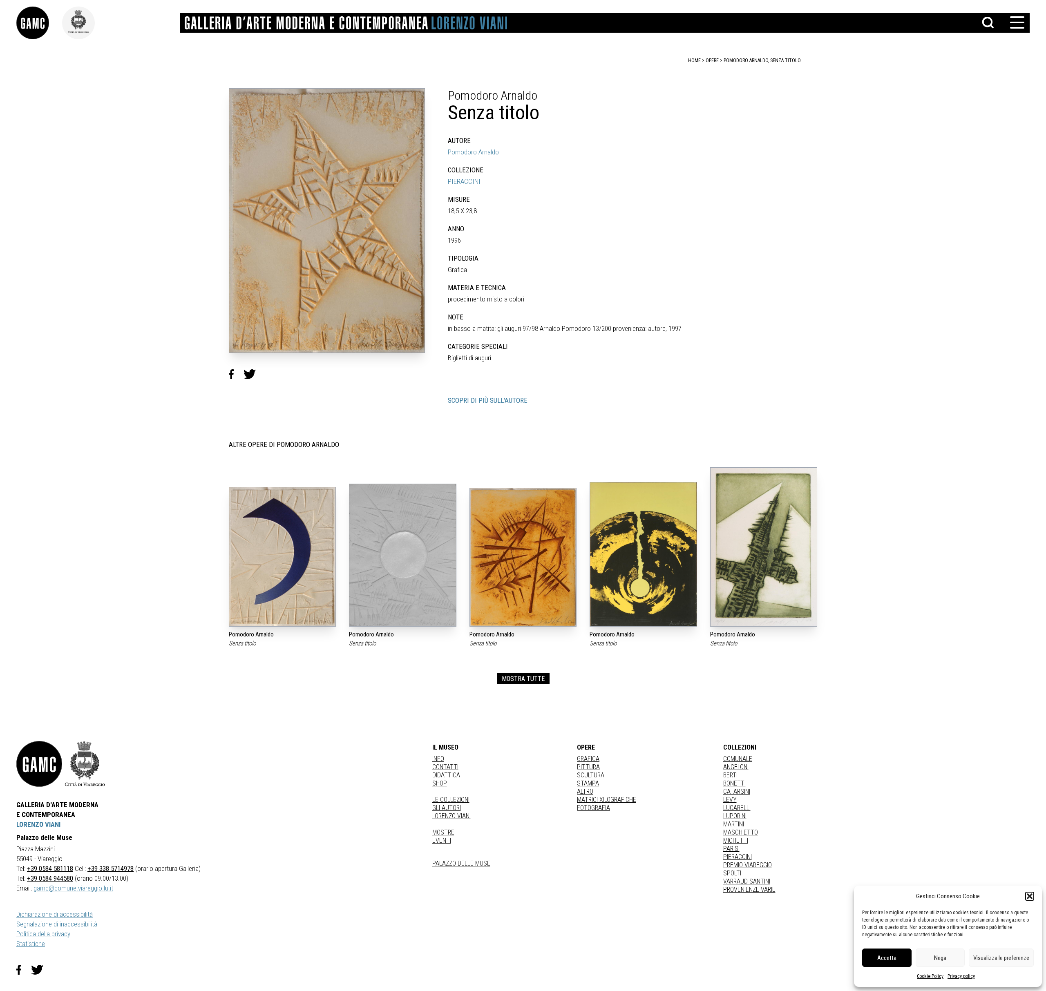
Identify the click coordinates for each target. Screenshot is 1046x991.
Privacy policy (961, 976)
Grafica (588, 759)
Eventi (441, 840)
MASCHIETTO (740, 832)
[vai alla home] (39, 764)
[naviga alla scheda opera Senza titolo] (282, 556)
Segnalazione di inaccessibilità (56, 924)
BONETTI (734, 783)
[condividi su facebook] (236, 374)
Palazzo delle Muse (461, 863)
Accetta (886, 958)
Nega (940, 958)
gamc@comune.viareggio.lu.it (73, 888)
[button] (1030, 896)
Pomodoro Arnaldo (473, 152)
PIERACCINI (464, 181)
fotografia (593, 808)
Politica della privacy (43, 934)
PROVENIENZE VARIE (749, 889)
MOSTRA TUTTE (523, 679)
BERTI (730, 775)
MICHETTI (735, 840)
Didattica (446, 775)
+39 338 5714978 (110, 868)
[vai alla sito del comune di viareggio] (85, 764)
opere (712, 60)
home (694, 60)
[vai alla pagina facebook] (23, 970)
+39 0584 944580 (50, 878)
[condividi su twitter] (253, 374)
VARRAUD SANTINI (746, 881)
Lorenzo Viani (451, 816)
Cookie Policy (930, 976)
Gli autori (446, 808)
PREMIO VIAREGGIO (747, 865)
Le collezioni (450, 800)
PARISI (731, 849)
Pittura (588, 767)
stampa (588, 783)
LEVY (730, 800)
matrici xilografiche (606, 800)
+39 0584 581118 (50, 868)
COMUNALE (737, 759)
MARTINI (733, 824)
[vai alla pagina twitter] (40, 970)
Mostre (443, 832)
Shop (439, 783)
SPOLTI (732, 873)
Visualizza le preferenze (1001, 958)
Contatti (445, 767)
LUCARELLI (737, 808)
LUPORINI (735, 816)
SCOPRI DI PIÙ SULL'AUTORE (487, 400)
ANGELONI (736, 767)
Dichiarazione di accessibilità (54, 914)
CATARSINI (736, 791)
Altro (585, 791)
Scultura (590, 775)
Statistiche (30, 944)
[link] (39, 23)
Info (438, 759)
